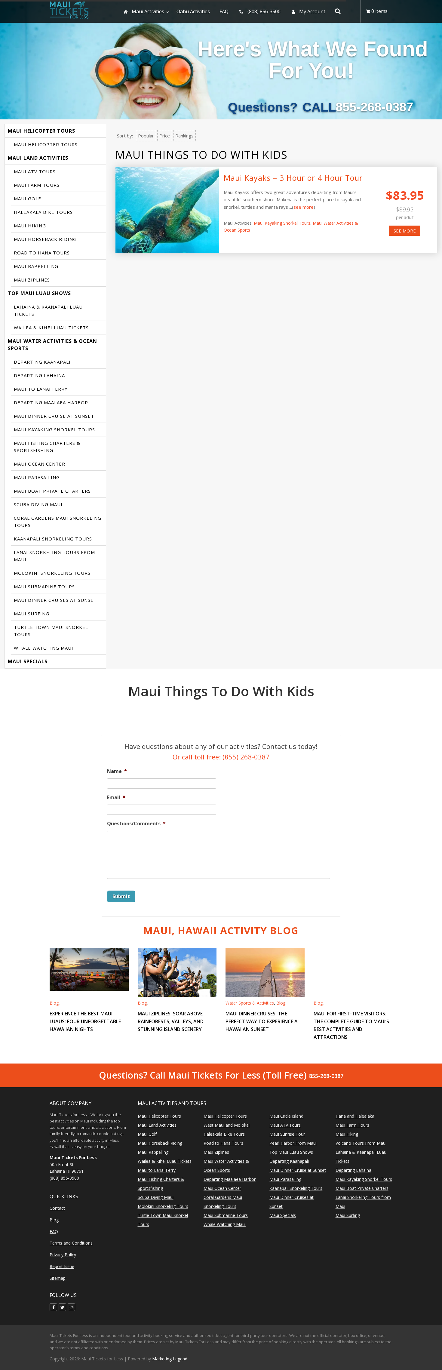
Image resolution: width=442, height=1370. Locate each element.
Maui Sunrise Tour (287, 1134)
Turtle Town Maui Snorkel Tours (51, 630)
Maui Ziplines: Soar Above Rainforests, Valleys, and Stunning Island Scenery (171, 1021)
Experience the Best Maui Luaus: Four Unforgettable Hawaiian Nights (85, 1021)
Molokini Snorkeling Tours (52, 573)
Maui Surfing (31, 614)
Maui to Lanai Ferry (41, 389)
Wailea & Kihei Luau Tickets (51, 328)
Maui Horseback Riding (45, 239)
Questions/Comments (136, 823)
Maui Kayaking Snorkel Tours (54, 429)
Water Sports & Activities (250, 1003)
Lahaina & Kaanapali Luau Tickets (48, 310)
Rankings (184, 136)
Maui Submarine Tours (44, 586)
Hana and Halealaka (355, 1116)
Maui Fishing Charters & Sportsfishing (47, 446)
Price (164, 136)
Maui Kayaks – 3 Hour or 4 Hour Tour (293, 178)
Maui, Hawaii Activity (221, 930)
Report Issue (62, 1266)
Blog (54, 1003)
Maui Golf (27, 198)
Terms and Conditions (71, 1243)
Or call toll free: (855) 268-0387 (221, 756)
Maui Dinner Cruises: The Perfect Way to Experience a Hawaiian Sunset (262, 1021)
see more (303, 207)
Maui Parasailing (37, 477)
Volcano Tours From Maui (361, 1143)
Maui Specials (28, 661)
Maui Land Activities (38, 158)
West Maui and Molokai (227, 1125)
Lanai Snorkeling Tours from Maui (54, 555)
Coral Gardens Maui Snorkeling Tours (57, 521)
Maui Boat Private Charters (52, 491)
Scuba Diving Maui (38, 504)
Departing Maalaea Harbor (51, 402)
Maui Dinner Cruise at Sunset (54, 416)
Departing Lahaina (39, 375)
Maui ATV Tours (35, 171)
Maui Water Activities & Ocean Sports (52, 345)
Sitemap (58, 1278)
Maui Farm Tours (37, 185)
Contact (57, 1208)
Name (117, 771)
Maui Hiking (30, 226)
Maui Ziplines (32, 280)
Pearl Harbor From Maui (293, 1143)
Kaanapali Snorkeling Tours (53, 539)
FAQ (54, 1231)
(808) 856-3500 (64, 1178)
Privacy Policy (63, 1255)
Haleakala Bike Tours (43, 212)
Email (116, 797)
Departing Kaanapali (42, 362)
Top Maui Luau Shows (39, 293)
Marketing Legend (169, 1359)
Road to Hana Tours (42, 253)
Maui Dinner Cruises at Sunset (55, 600)
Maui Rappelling (36, 266)
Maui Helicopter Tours (41, 131)
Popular (146, 136)
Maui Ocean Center (39, 464)
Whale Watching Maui (43, 648)
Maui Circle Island (286, 1116)
